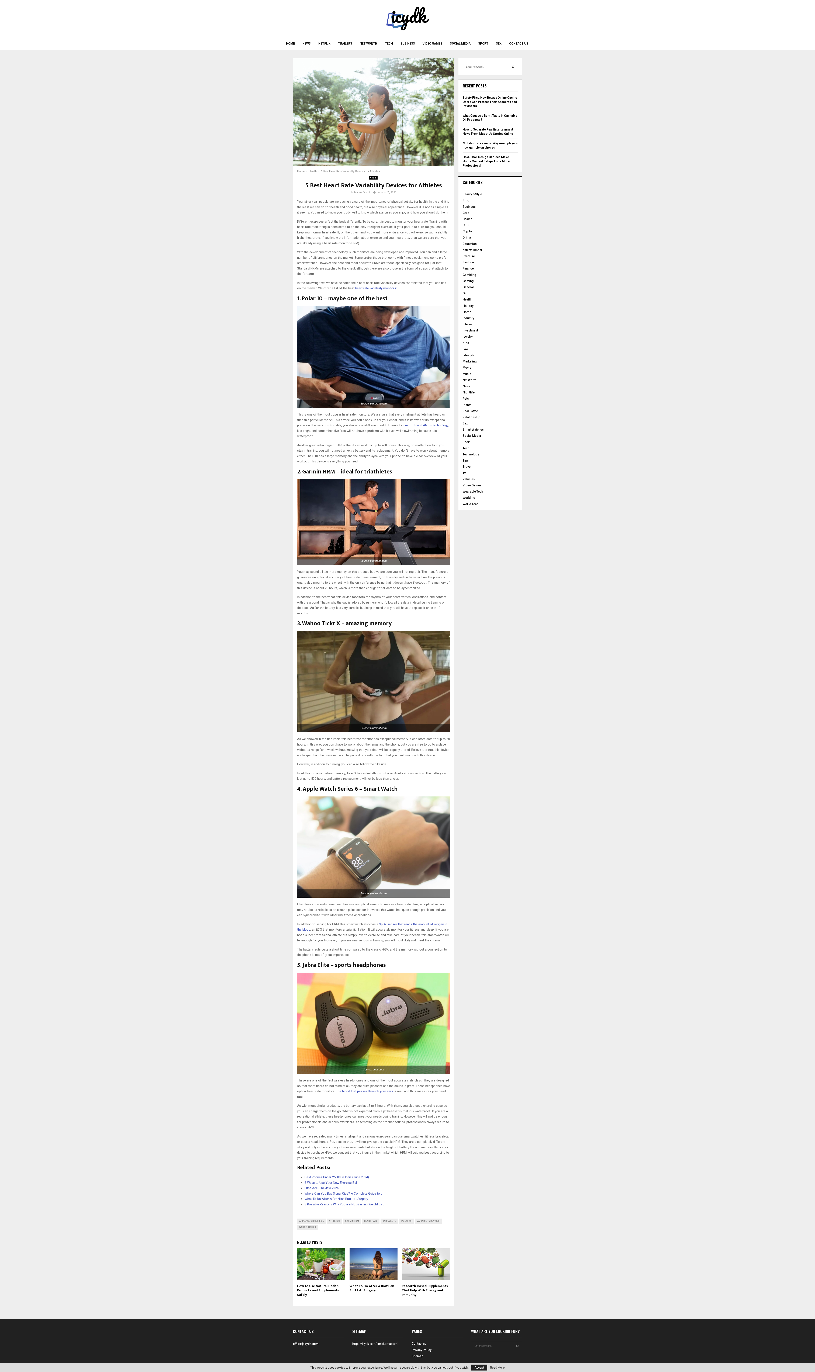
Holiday (468, 306)
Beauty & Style (472, 194)
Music (467, 374)
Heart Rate (370, 1221)
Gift (465, 293)
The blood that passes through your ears (364, 1091)
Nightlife (469, 392)
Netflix (324, 43)
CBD (465, 225)
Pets (466, 398)
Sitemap (417, 1356)
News (306, 43)
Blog (466, 200)
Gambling (469, 275)
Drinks (467, 237)
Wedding (469, 497)
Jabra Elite (389, 1221)
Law (465, 349)
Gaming (468, 281)
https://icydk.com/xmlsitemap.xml (375, 1343)
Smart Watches (473, 429)
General (468, 287)
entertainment (472, 250)
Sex (499, 43)
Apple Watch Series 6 (311, 1221)
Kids (466, 343)
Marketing (470, 361)
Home (290, 43)
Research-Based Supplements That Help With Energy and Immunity (425, 1290)
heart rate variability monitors (375, 288)
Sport (483, 43)
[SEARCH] (513, 67)
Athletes (334, 1221)
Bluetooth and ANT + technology (425, 425)
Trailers (345, 43)
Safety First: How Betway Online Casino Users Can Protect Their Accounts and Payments (490, 102)
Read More (497, 1367)
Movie (467, 367)
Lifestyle (468, 355)
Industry (468, 318)
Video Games (432, 43)
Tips (466, 460)
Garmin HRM (352, 1221)
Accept (479, 1367)
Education (470, 244)
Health (373, 178)
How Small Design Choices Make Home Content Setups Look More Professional (486, 161)
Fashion (468, 262)
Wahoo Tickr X (307, 1227)
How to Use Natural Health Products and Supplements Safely (318, 1290)
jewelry (468, 336)
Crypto (467, 231)
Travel (467, 466)
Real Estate (470, 411)
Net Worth (368, 43)
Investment (470, 330)
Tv (464, 473)
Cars (466, 213)
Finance (468, 268)
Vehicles (469, 479)
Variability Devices (428, 1221)
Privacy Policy (421, 1350)
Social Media (460, 43)
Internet (468, 324)
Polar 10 (406, 1221)
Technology (471, 454)
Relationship (471, 417)
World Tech (470, 504)
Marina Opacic (362, 192)
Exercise (469, 256)
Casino (467, 219)
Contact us (518, 43)
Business (407, 43)
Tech (389, 43)
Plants (467, 405)
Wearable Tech (473, 491)
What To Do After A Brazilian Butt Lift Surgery (372, 1288)
